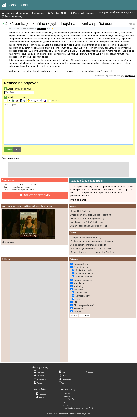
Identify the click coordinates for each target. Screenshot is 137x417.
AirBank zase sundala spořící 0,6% (87, 226)
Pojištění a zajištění (85, 273)
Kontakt (66, 405)
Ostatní (77, 311)
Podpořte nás (8, 180)
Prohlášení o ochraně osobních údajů (78, 408)
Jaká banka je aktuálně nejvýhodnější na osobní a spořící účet (58, 23)
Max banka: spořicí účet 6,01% (85, 222)
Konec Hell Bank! (78, 211)
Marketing (78, 286)
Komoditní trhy (82, 296)
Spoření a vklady (83, 270)
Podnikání (78, 308)
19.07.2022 (41, 29)
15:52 (49, 29)
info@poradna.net (77, 414)
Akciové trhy (81, 292)
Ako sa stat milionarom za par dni (86, 245)
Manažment (79, 283)
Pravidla (66, 393)
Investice (78, 289)
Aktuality (74, 206)
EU (75, 302)
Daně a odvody (81, 264)
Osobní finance (81, 267)
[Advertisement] (68, 169)
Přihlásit (119, 12)
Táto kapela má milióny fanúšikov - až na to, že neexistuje (27, 206)
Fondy (78, 299)
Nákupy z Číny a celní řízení (86, 180)
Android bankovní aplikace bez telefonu (89, 215)
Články (73, 233)
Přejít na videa (8, 242)
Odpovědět (130, 76)
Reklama (66, 396)
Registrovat (129, 12)
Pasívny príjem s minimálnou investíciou (90, 241)
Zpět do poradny (10, 158)
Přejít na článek (78, 200)
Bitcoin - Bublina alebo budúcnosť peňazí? (90, 252)
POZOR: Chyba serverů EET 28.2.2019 (89, 248)
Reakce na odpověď (21, 83)
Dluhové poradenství (84, 305)
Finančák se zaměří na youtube (85, 218)
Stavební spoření (83, 276)
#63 (133, 28)
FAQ (65, 402)
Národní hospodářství (84, 280)
